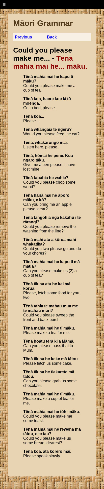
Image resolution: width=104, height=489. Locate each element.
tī (72, 76)
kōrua (60, 239)
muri (46, 310)
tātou (73, 359)
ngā (55, 217)
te (55, 129)
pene (58, 155)
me (75, 306)
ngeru (63, 129)
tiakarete (59, 372)
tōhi (63, 412)
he (56, 76)
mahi (38, 239)
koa (37, 99)
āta (46, 451)
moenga (31, 103)
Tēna (28, 129)
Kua (69, 155)
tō (69, 99)
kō (41, 200)
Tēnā (28, 76)
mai (49, 76)
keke (55, 359)
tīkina (39, 284)
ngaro (29, 160)
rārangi (30, 222)
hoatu (39, 341)
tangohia (42, 217)
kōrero (56, 451)
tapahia (41, 178)
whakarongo (47, 142)
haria (38, 195)
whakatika (32, 244)
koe (58, 99)
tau (46, 434)
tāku (40, 160)
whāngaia (43, 129)
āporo (63, 195)
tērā (49, 341)
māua (28, 266)
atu (47, 239)
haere (48, 99)
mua (67, 306)
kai (61, 284)
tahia (38, 306)
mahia (39, 76)
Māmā (67, 341)
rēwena (67, 429)
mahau (55, 306)
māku (28, 81)
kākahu (67, 217)
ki (64, 99)
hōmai (41, 155)
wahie (60, 178)
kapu (65, 76)
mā (77, 262)
